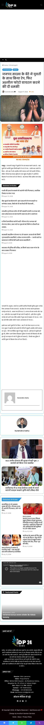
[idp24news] (10, 5)
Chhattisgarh (13, 65)
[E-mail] (5, 409)
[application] (22, 573)
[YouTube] (23, 701)
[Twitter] (20, 701)
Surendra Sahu (9, 92)
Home (6, 65)
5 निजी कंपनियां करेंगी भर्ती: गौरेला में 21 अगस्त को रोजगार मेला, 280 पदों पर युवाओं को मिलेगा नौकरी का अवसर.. (20, 224)
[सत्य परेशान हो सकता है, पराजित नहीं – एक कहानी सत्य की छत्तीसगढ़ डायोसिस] (11, 540)
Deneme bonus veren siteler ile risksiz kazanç (19, 615)
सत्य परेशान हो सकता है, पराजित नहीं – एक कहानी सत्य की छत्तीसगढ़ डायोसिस (11, 550)
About (20, 717)
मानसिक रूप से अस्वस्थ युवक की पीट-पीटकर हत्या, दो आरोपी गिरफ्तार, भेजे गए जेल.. (11, 507)
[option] (22, 607)
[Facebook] (18, 701)
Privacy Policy (27, 717)
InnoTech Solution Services (26, 713)
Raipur (15, 69)
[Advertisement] (22, 34)
